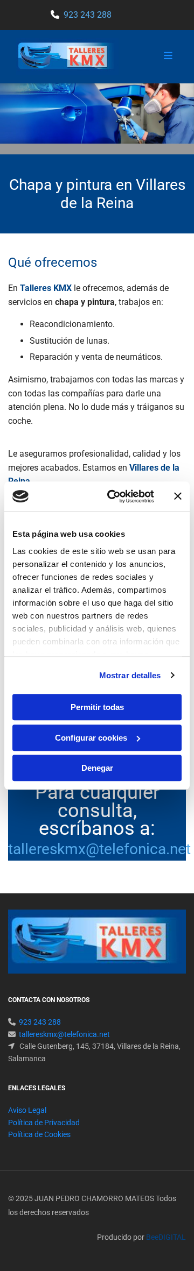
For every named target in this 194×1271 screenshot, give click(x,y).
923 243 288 (88, 15)
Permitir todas (97, 707)
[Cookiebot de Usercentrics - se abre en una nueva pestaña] (113, 496)
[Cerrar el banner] (178, 496)
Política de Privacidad (44, 1122)
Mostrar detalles (130, 675)
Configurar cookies (91, 737)
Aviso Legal (27, 1110)
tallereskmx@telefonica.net (99, 849)
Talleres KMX (46, 288)
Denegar (97, 767)
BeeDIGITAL (166, 1237)
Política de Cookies (39, 1134)
